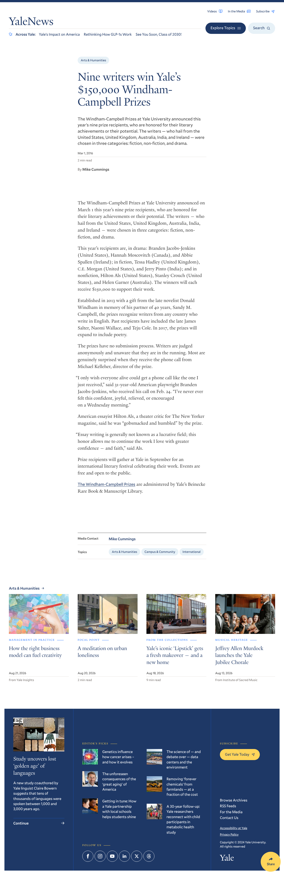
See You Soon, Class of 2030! (158, 34)
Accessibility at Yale (233, 828)
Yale (227, 859)
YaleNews (31, 22)
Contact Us (229, 817)
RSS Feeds (228, 805)
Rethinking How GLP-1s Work (108, 34)
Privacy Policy (229, 834)
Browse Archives (233, 800)
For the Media (231, 811)
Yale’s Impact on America (59, 34)
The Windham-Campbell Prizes (106, 484)
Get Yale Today (237, 754)
